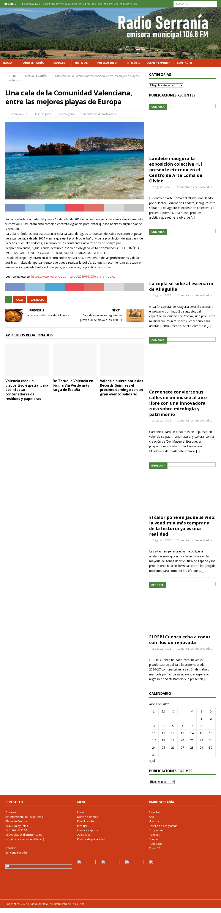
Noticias (81, 63)
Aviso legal (84, 835)
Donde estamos (87, 817)
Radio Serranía (33, 63)
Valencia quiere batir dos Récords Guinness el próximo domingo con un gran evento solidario (121, 387)
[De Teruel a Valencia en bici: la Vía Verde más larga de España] (74, 360)
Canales (59, 63)
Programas (156, 830)
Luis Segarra (43, 114)
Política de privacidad (91, 839)
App (151, 817)
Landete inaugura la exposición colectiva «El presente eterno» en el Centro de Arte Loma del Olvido (176, 170)
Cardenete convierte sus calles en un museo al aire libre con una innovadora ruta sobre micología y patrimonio (178, 403)
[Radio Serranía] (110, 56)
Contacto (184, 63)
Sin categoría (66, 114)
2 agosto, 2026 (161, 187)
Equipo (153, 839)
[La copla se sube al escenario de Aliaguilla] (182, 254)
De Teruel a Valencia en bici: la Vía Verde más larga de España (73, 385)
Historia (154, 821)
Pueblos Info (107, 63)
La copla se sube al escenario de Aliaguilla (181, 286)
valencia (37, 300)
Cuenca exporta (158, 63)
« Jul (152, 761)
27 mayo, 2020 (20, 114)
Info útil (133, 63)
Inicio (7, 63)
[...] (193, 217)
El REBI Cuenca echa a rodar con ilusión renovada (180, 639)
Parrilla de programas (163, 826)
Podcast (154, 835)
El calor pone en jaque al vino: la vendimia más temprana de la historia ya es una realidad (182, 525)
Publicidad (156, 844)
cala (19, 300)
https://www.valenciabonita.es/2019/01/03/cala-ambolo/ (73, 276)
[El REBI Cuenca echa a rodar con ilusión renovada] (182, 607)
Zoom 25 (154, 848)
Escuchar (155, 812)
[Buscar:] (195, 3)
